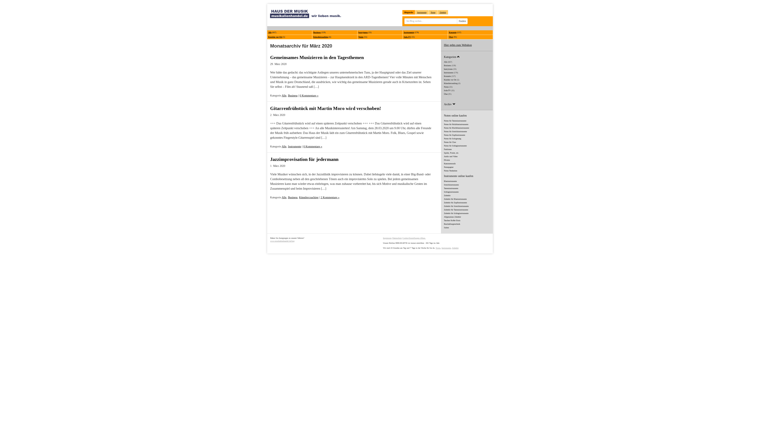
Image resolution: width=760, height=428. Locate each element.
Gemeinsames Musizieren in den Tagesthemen (317, 57)
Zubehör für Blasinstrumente (455, 199)
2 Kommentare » (330, 197)
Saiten (446, 227)
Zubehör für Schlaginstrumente (456, 213)
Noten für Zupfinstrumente (454, 135)
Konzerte (452, 32)
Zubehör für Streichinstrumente (456, 206)
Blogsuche (408, 12)
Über (451, 37)
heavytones (363, 32)
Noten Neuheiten (450, 171)
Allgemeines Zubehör (452, 217)
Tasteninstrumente (451, 188)
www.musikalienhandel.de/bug (282, 241)
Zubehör (443, 12)
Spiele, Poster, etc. (451, 153)
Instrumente (422, 12)
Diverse (447, 160)
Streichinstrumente (451, 185)
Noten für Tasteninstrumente (455, 121)
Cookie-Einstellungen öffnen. (414, 238)
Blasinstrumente (450, 181)
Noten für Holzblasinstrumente (456, 124)
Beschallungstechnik (452, 224)
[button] (467, 56)
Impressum (387, 238)
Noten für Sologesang (452, 139)
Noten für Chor (450, 142)
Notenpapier (448, 167)
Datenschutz (397, 238)
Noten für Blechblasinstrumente (456, 128)
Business (317, 32)
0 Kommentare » (309, 95)
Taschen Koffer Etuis (452, 220)
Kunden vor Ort (275, 37)
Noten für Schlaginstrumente (455, 146)
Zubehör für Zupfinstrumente (455, 203)
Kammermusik (450, 163)
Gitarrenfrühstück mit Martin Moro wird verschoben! (325, 108)
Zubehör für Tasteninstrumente (456, 210)
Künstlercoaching (320, 37)
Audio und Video (451, 156)
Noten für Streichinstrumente (455, 131)
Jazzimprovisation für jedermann (304, 159)
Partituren (448, 149)
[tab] (467, 56)
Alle (270, 32)
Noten (433, 12)
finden (462, 21)
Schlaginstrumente (451, 192)
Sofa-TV (407, 37)
